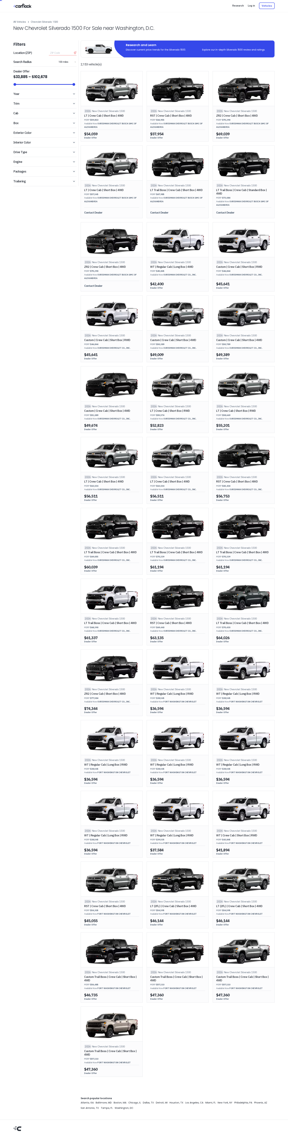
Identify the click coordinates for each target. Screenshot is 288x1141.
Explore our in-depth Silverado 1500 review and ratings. (233, 49)
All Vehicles (19, 21)
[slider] (15, 84)
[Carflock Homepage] (22, 6)
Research (238, 6)
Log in (251, 6)
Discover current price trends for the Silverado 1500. (156, 49)
